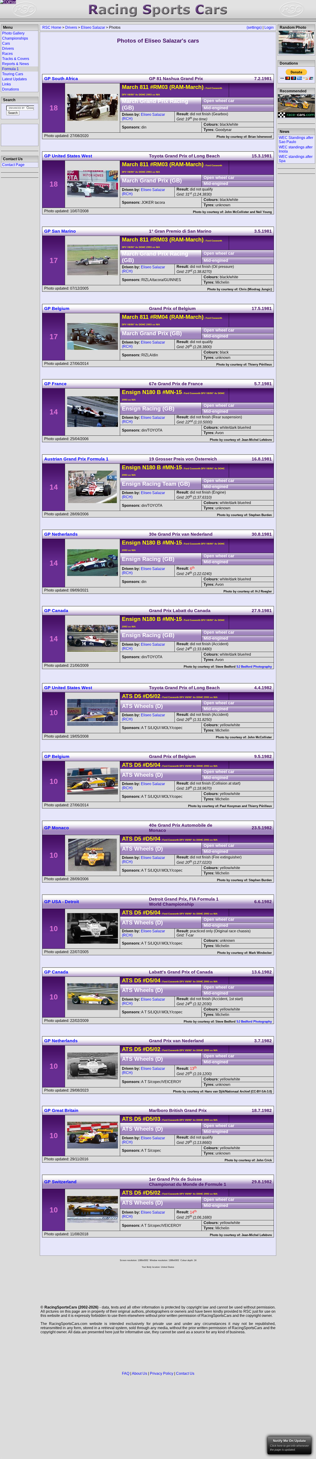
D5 (137, 696)
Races (7, 54)
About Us (139, 1373)
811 (144, 87)
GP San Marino (60, 231)
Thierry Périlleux (260, 364)
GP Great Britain (61, 1110)
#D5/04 (151, 765)
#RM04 (159, 317)
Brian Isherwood (260, 136)
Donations (10, 89)
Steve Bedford (225, 666)
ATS (127, 696)
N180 (148, 392)
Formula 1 (10, 69)
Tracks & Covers (15, 59)
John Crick (264, 1160)
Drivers (71, 27)
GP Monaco (56, 827)
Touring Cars (12, 74)
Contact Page (13, 165)
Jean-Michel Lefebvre (257, 439)
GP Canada (56, 610)
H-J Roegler (263, 591)
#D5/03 (151, 1119)
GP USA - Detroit (61, 901)
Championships (15, 38)
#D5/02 (151, 696)
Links (6, 84)
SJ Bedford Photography (254, 666)
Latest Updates (14, 79)
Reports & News (15, 64)
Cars (6, 43)
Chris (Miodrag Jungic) (255, 289)
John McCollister (237, 212)
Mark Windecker (260, 953)
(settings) (254, 27)
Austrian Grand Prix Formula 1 (76, 459)
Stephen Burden (260, 515)
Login (269, 27)
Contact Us (185, 1373)
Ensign (131, 392)
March (130, 87)
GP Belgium (56, 308)
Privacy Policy (161, 1373)
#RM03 (159, 87)
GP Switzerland (60, 1181)
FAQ (125, 1373)
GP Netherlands (61, 534)
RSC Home (51, 27)
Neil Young (264, 212)
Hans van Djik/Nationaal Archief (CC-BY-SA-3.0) (238, 1091)
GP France (55, 383)
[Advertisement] (20, 134)
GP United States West (68, 155)
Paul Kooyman (230, 806)
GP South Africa (61, 78)
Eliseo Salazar (93, 27)
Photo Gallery (13, 33)
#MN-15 (172, 392)
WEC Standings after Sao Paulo (296, 140)
